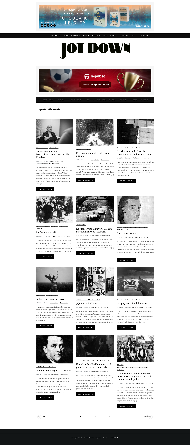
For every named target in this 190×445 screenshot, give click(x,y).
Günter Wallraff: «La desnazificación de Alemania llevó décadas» (53, 154)
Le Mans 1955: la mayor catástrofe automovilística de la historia (94, 230)
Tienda (105, 35)
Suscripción (55, 35)
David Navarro (95, 235)
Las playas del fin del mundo (132, 303)
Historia (136, 147)
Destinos (40, 295)
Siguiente (147, 416)
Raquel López (46, 163)
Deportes (90, 100)
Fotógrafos (96, 35)
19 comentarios (105, 235)
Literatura (122, 229)
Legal (133, 35)
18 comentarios (55, 163)
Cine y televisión (75, 100)
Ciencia (61, 100)
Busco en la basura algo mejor (132, 367)
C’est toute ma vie (126, 233)
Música (112, 100)
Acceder (66, 35)
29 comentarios (104, 307)
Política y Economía (46, 367)
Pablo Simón (54, 374)
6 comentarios (145, 158)
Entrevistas (101, 100)
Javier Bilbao (95, 307)
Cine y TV (81, 360)
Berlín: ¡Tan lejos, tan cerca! (50, 298)
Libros (39, 228)
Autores (86, 35)
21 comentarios (150, 383)
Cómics (54, 226)
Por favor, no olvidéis (47, 232)
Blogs (120, 365)
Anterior (41, 416)
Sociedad (144, 100)
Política (135, 100)
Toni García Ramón (56, 236)
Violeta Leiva (54, 303)
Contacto (123, 35)
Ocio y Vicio (122, 100)
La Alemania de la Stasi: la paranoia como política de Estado (134, 152)
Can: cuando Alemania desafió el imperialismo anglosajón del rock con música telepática (134, 376)
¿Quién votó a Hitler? (87, 303)
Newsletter (144, 35)
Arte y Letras (83, 149)
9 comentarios (148, 307)
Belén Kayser (135, 158)
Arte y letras (47, 100)
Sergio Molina (95, 160)
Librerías (113, 35)
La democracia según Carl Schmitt (54, 370)
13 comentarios (105, 160)
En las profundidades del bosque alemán (93, 154)
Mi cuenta (75, 35)
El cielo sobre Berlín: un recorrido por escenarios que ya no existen (94, 365)
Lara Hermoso (136, 237)
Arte (119, 227)
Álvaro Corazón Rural (56, 161)
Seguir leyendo (45, 189)
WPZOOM (115, 438)
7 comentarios (67, 236)
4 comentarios (145, 237)
